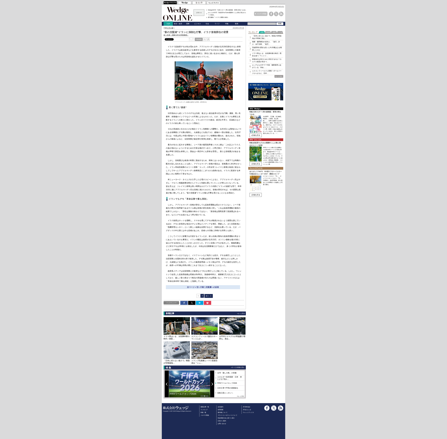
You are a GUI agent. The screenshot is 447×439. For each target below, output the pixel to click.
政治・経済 (178, 24)
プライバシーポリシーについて (227, 415)
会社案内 (220, 407)
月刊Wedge (246, 407)
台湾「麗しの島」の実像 (227, 373)
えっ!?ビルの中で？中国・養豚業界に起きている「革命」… (266, 66)
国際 (187, 24)
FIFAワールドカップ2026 (227, 383)
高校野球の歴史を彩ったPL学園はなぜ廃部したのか (267, 49)
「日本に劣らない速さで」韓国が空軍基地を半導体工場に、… (266, 37)
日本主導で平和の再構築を (184, 395)
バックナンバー (171, 303)
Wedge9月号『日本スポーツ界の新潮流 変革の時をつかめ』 (227, 10)
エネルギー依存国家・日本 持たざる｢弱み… (229, 378)
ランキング (204, 409)
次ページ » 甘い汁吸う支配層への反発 (203, 287)
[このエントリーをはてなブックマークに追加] (199, 303)
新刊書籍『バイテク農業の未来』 (218, 17)
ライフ (217, 24)
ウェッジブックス (248, 412)
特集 (227, 24)
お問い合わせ (222, 423)
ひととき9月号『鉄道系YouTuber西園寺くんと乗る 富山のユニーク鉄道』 (227, 14)
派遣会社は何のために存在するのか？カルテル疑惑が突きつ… (266, 60)
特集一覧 (203, 412)
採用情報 (220, 409)
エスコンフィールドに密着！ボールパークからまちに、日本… (266, 72)
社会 (207, 24)
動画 (236, 24)
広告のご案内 (222, 421)
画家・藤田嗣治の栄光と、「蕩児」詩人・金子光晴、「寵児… (266, 43)
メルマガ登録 (261, 14)
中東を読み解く (169, 28)
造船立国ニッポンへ (225, 393)
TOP (168, 24)
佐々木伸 (176, 35)
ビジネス (197, 24)
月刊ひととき (247, 409)
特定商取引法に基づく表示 (226, 418)
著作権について (222, 412)
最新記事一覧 (205, 407)
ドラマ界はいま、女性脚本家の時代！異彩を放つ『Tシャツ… (266, 54)
